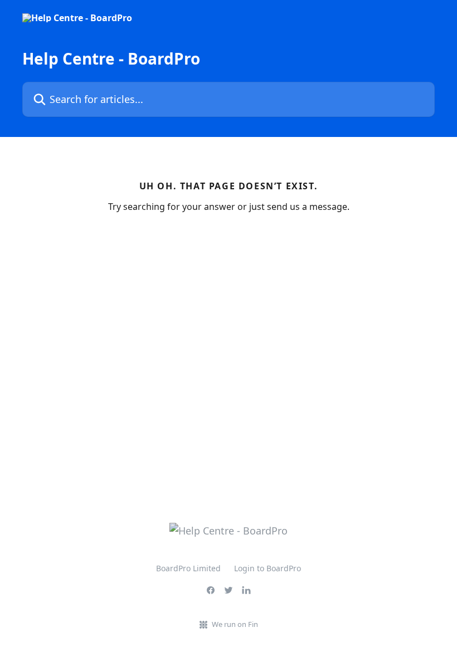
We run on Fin (235, 624)
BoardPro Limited (188, 568)
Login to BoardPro (267, 568)
